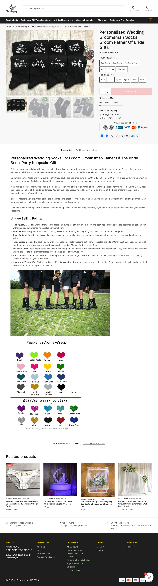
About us (41, 547)
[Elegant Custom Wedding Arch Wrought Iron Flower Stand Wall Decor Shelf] (135, 479)
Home (9, 27)
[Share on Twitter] (112, 135)
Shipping (71, 567)
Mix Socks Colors (132, 63)
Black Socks (105, 63)
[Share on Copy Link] (137, 135)
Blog (39, 550)
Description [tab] (66, 150)
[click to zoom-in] (50, 63)
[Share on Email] (127, 135)
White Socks (121, 69)
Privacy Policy (43, 553)
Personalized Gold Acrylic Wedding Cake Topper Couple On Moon (59, 502)
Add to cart (131, 91)
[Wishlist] (36, 466)
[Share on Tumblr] (122, 135)
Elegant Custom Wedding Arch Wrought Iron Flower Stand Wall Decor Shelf (132, 503)
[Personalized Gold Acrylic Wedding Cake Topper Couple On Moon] (60, 479)
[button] (89, 62)
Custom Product (74, 570)
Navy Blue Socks (107, 69)
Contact (100, 547)
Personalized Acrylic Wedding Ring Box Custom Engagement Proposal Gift (96, 504)
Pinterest (131, 547)
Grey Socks (117, 63)
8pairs (142, 80)
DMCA (100, 550)
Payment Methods (75, 563)
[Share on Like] (101, 135)
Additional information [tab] (86, 150)
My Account (134, 10)
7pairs (134, 80)
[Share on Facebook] (107, 135)
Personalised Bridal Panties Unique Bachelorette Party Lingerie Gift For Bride (22, 503)
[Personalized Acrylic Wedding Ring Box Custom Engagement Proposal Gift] (98, 480)
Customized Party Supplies (24, 27)
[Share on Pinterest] (117, 135)
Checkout (148, 10)
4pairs (111, 80)
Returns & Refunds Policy (78, 560)
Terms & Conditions (46, 557)
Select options (23, 515)
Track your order (74, 550)
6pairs (126, 80)
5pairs (118, 80)
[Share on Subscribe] (132, 135)
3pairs (103, 80)
